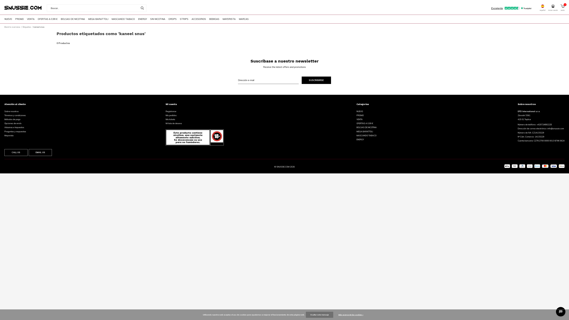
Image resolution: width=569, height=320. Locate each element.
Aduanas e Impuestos (14, 127)
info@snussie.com (555, 128)
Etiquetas (27, 27)
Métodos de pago (12, 119)
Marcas (244, 19)
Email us (40, 152)
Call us (16, 152)
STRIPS (184, 19)
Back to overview (12, 27)
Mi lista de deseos (174, 123)
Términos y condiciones (15, 115)
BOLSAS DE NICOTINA (73, 19)
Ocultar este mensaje (319, 315)
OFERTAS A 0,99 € (47, 19)
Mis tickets (170, 119)
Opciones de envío (12, 123)
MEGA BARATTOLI (98, 19)
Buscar (142, 8)
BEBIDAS (214, 19)
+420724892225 (544, 124)
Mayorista (8, 135)
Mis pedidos (171, 115)
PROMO (19, 19)
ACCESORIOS (199, 19)
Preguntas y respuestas (15, 131)
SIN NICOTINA (157, 19)
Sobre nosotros (11, 111)
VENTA (31, 19)
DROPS (172, 19)
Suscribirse (316, 80)
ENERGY (142, 19)
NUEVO (8, 19)
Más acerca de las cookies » (350, 315)
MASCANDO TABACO (123, 19)
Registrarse (171, 111)
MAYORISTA (229, 19)
